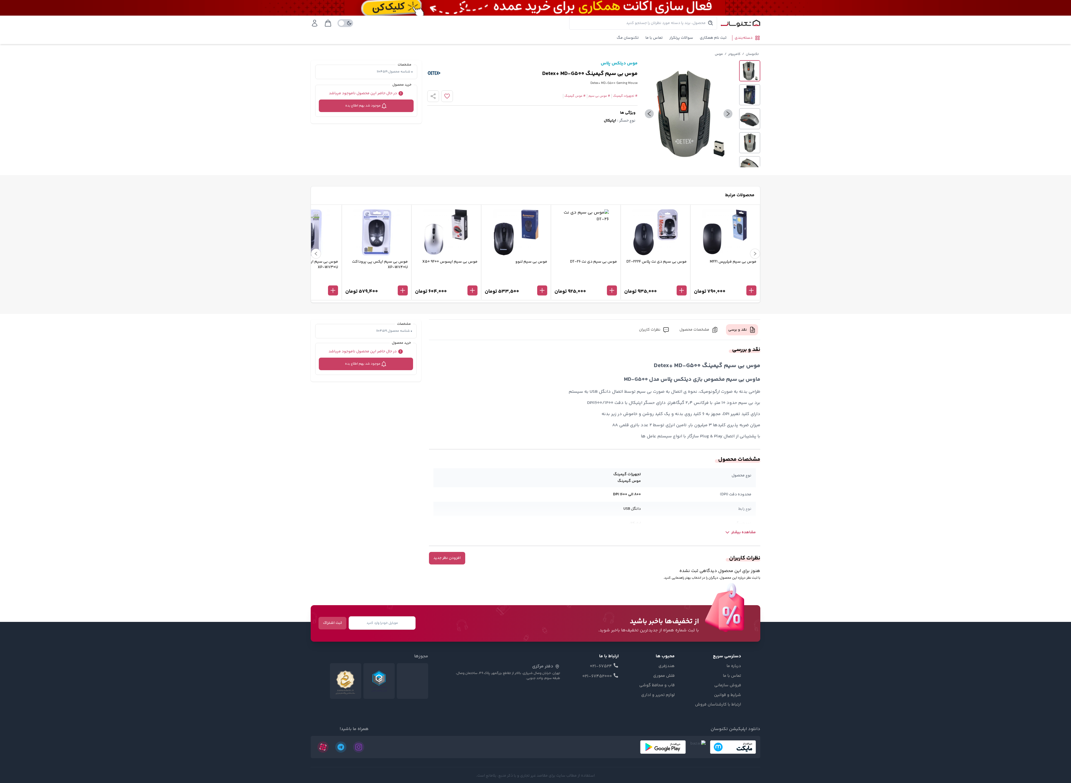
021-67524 (601, 666)
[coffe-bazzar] (698, 747)
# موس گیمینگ (575, 96)
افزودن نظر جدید (447, 558)
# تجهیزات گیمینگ (625, 96)
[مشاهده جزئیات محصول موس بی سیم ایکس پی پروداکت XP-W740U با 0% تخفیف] (376, 281)
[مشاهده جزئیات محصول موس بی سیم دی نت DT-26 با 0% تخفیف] (585, 281)
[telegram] (340, 747)
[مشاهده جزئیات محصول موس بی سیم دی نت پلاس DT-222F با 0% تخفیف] (655, 281)
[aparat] (323, 747)
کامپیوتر (734, 54)
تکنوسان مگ (628, 38)
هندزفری (666, 666)
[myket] (733, 747)
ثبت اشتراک (332, 623)
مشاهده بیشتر (743, 532)
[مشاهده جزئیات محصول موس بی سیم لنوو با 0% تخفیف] (516, 281)
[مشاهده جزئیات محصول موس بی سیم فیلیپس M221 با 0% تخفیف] (725, 281)
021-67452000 (597, 676)
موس (719, 54)
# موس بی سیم (599, 96)
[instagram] (358, 747)
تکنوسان (752, 54)
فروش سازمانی (727, 685)
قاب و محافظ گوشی (657, 685)
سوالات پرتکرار (681, 38)
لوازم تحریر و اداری (658, 695)
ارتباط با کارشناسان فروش (718, 705)
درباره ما (734, 666)
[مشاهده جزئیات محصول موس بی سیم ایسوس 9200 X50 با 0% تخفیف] (446, 281)
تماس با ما (654, 38)
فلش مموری (664, 676)
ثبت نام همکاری (713, 38)
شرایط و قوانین (727, 695)
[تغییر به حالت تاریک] (345, 23)
